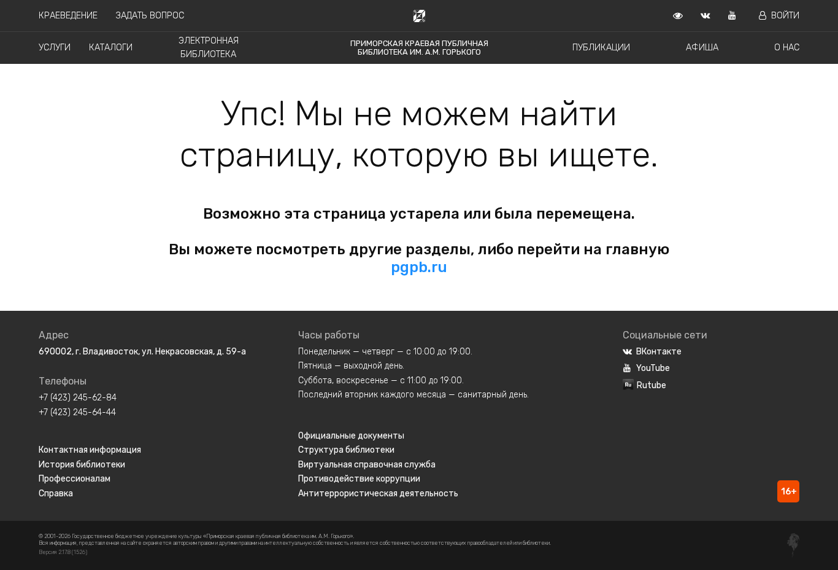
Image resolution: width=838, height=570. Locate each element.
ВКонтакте (659, 351)
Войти (785, 15)
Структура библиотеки (346, 450)
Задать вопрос (150, 15)
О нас (786, 47)
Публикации (601, 47)
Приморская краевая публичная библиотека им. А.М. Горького (419, 48)
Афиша (702, 47)
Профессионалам (74, 479)
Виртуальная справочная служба (367, 464)
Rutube (651, 385)
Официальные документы (351, 436)
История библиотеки (82, 464)
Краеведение (68, 15)
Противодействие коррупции (359, 479)
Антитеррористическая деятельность (378, 493)
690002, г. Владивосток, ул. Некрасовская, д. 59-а (142, 351)
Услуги (55, 47)
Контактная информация (90, 450)
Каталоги (111, 47)
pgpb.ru (419, 267)
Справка (56, 493)
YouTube (653, 368)
